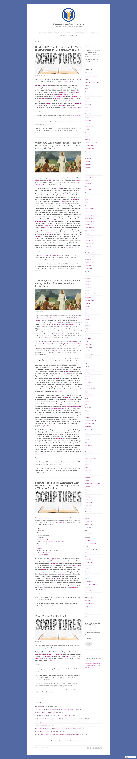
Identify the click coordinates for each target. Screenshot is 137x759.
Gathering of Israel (90, 221)
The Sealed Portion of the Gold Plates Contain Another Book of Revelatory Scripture (57, 734)
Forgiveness (88, 211)
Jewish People (89, 350)
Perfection (88, 448)
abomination (54, 563)
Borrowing (88, 120)
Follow (88, 643)
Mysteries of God (89, 423)
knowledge (53, 374)
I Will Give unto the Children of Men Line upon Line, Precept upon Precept (54, 709)
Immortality (88, 332)
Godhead (87, 284)
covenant (54, 350)
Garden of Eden (89, 218)
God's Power (88, 272)
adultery (46, 552)
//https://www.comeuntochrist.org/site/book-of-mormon (73, 740)
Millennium (88, 407)
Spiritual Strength (90, 562)
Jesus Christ (49, 318)
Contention (88, 155)
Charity (87, 129)
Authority (87, 98)
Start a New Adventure (45, 32)
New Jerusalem (40, 184)
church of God (76, 565)
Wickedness (88, 597)
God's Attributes (89, 240)
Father (57, 378)
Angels (87, 85)
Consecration (88, 151)
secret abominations (57, 408)
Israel (66, 81)
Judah (53, 333)
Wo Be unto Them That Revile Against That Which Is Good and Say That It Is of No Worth (58, 719)
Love (86, 398)
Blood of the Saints (90, 114)
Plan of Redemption (90, 458)
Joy (86, 360)
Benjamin (61, 333)
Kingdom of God (89, 369)
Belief (86, 107)
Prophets (87, 486)
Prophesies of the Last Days (92, 483)
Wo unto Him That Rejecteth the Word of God (47, 731)
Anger (86, 88)
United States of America (91, 584)
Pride (38, 528)
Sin (86, 556)
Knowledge (88, 373)
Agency (87, 79)
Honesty (87, 319)
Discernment (88, 174)
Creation (87, 161)
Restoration (88, 508)
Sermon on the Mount (91, 549)
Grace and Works (89, 300)
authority (44, 122)
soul (50, 648)
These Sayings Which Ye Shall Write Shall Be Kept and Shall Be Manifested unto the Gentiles (57, 283)
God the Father (89, 237)
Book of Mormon (89, 117)
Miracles (87, 410)
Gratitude (87, 303)
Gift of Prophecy (89, 227)
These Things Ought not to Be (51, 615)
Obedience (88, 436)
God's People (88, 268)
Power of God (88, 461)
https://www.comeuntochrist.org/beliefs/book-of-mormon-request (93, 665)
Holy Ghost (64, 344)
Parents (87, 439)
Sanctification (88, 534)
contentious (44, 554)
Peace (86, 442)
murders (67, 406)
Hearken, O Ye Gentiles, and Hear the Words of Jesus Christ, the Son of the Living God (58, 48)
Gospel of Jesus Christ (91, 294)
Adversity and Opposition (92, 76)
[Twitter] (88, 748)
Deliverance (88, 164)
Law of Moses (88, 382)
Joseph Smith (75, 322)
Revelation (88, 515)
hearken (59, 438)
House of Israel (89, 325)
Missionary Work (89, 417)
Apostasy (87, 91)
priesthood (73, 344)
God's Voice (88, 275)
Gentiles (78, 180)
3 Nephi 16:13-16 (40, 454)
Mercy (86, 404)
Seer (86, 546)
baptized (41, 344)
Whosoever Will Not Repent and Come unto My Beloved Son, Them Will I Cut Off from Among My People (58, 145)
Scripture (87, 537)
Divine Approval (89, 177)
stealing (47, 656)
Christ (78, 79)
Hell (86, 313)
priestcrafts (77, 406)
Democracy (88, 167)
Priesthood (88, 474)
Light (86, 392)
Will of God (88, 600)
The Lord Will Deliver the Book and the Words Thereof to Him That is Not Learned (57, 728)
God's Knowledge (89, 256)
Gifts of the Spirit (89, 230)
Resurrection (41, 318)
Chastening (88, 133)
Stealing (39, 548)
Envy (86, 186)
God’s (62, 352)
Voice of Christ (89, 591)
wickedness (62, 522)
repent (37, 348)
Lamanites (73, 587)
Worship (87, 613)
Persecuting (40, 537)
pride (69, 399)
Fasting (87, 205)
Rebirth (87, 499)
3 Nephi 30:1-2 (77, 107)
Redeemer (69, 374)
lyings (59, 404)
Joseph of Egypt (89, 354)
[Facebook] (91, 748)
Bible (86, 110)
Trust (86, 575)
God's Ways (88, 278)
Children (87, 139)
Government (88, 297)
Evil (86, 196)
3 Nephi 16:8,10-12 (46, 426)
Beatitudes (88, 104)
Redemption (88, 502)
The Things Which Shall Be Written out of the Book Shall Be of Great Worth (55, 722)
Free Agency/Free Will (91, 215)
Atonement (88, 95)
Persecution (88, 452)
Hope (86, 322)
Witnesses (88, 610)
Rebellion (87, 496)
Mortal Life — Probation (91, 420)
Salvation (87, 531)
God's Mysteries (89, 262)
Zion (86, 616)
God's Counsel (88, 246)
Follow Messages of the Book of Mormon (86, 32)
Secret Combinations (90, 543)
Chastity (87, 136)
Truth (86, 578)
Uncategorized (89, 581)
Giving (87, 234)
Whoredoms (88, 594)
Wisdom (87, 606)
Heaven (87, 309)
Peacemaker (88, 445)
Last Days (87, 376)
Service (87, 553)
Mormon (49, 79)
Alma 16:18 (52, 660)
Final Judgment (89, 208)
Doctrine (87, 180)
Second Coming (89, 540)
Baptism (87, 101)
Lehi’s (54, 316)
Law (86, 379)
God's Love (88, 259)
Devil (86, 170)
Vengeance (88, 587)
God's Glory (88, 249)
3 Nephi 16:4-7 (58, 391)
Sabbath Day (88, 524)
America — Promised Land (92, 82)
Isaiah (86, 341)
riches (44, 569)
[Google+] (94, 748)
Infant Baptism (89, 335)
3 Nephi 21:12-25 (73, 247)
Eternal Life (88, 189)
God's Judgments (89, 253)
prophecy (52, 541)
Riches (87, 518)
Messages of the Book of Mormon (68, 24)
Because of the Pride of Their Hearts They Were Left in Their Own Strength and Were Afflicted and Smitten (58, 485)
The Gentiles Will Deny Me (42, 706)
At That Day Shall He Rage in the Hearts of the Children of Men (51, 715)
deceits (68, 404)
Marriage (87, 401)
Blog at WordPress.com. (41, 747)
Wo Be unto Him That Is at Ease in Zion (45, 712)
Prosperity (88, 489)
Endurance (88, 183)
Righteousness (89, 521)
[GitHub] (97, 748)
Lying (38, 546)
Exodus (87, 199)
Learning (87, 385)
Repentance (88, 505)
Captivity (87, 123)
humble (60, 574)
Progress (87, 477)
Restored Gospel (73, 341)
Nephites (54, 559)
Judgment (88, 363)
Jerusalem (38, 333)
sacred (47, 539)
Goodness (87, 290)
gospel (66, 397)
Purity (86, 493)
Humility (87, 328)
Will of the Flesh (89, 603)
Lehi (61, 178)
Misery (87, 414)
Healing (87, 306)
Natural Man (88, 426)
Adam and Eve (89, 73)
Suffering (87, 568)
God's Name (88, 265)
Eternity (87, 193)
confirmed (50, 344)
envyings (59, 654)
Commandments (89, 145)
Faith (86, 202)
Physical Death (89, 455)
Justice (87, 366)
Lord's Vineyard (89, 395)
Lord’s (39, 646)
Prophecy (87, 480)
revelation (61, 541)
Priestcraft (88, 470)
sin (55, 397)
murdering (57, 578)
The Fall (87, 572)
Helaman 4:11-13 (40, 589)
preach (49, 646)
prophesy (49, 180)
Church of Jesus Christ (91, 142)
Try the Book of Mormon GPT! (68, 35)
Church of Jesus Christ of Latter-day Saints (52, 255)
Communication (89, 148)
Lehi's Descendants (90, 388)
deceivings (48, 654)
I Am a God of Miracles (41, 725)
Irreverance (88, 338)
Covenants (88, 158)
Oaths (86, 433)
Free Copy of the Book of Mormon (63, 32)
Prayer (87, 464)
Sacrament (88, 527)
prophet (40, 518)
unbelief (65, 371)
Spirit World (88, 559)
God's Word (88, 281)
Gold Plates (88, 287)
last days (78, 115)
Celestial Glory (89, 126)
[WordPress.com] (100, 748)
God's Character (89, 243)
